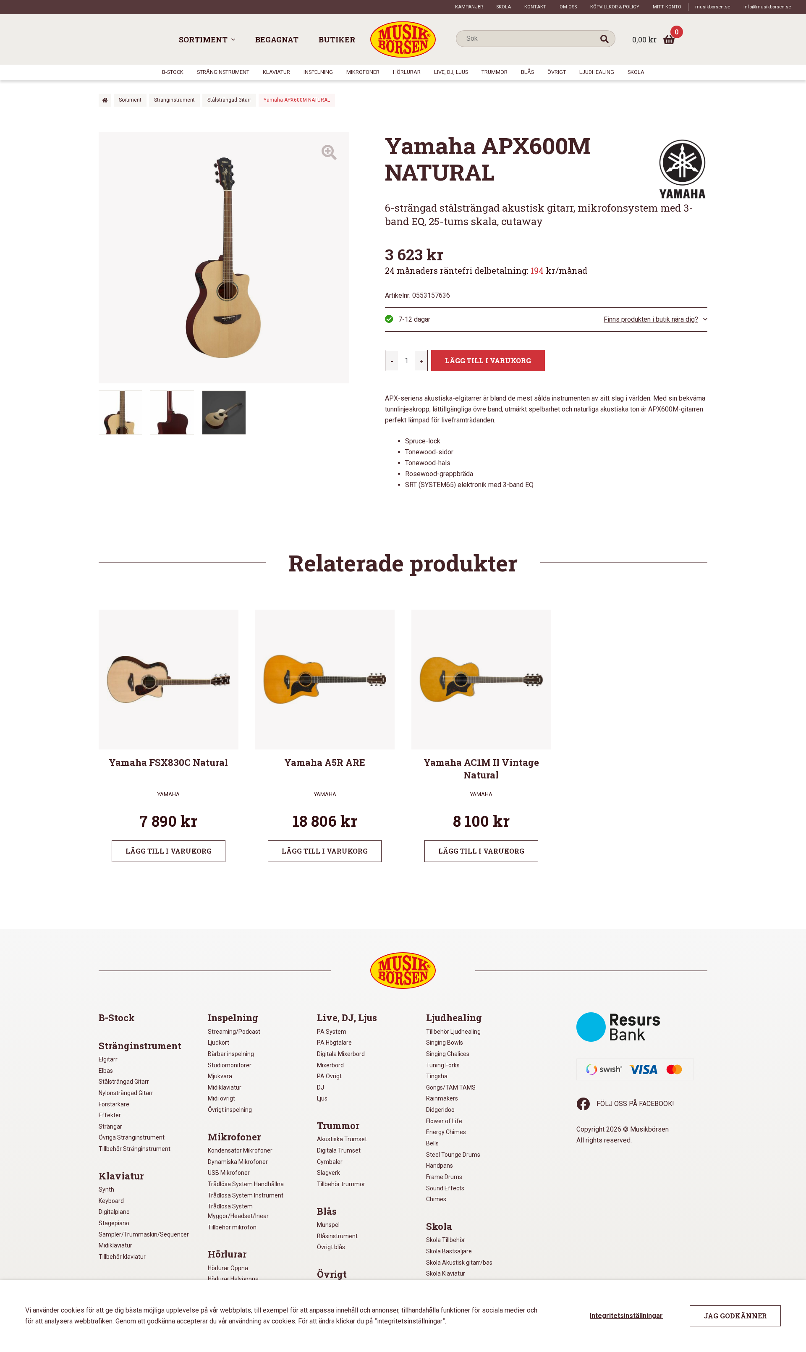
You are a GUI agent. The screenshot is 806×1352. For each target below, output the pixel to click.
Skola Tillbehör (445, 1240)
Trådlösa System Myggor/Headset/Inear (238, 1211)
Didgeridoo (440, 1109)
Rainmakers (442, 1098)
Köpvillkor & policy (614, 7)
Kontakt (535, 7)
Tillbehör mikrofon (232, 1227)
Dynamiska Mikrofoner (238, 1161)
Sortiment (203, 39)
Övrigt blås (331, 1247)
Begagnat (276, 39)
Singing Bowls (444, 1042)
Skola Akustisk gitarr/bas (459, 1262)
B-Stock (172, 72)
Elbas (106, 1070)
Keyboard (111, 1200)
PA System (331, 1031)
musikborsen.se (712, 7)
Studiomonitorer (229, 1065)
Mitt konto (667, 7)
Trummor (495, 72)
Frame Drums (444, 1177)
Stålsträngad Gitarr (229, 100)
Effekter (110, 1115)
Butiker (337, 39)
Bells (432, 1143)
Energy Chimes (446, 1132)
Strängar (110, 1126)
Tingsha (436, 1076)
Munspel (328, 1224)
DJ (320, 1087)
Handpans (439, 1165)
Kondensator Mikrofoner (240, 1150)
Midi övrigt (221, 1098)
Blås (527, 72)
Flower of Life (444, 1121)
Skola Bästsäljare (449, 1251)
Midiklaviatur (115, 1245)
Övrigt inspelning (230, 1109)
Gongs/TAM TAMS (451, 1087)
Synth (106, 1189)
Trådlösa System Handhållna (246, 1184)
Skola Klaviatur (445, 1273)
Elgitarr (108, 1059)
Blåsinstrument (337, 1236)
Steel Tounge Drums (453, 1154)
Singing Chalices (447, 1054)
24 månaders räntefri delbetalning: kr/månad (486, 270)
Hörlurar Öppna (228, 1268)
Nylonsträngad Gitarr (126, 1093)
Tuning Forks (443, 1065)
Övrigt (556, 72)
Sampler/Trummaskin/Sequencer (144, 1234)
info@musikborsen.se (767, 7)
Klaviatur (276, 72)
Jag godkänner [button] (735, 1315)
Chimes (436, 1199)
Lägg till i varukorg (488, 360)
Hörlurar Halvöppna (233, 1279)
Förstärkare (114, 1104)
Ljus (322, 1098)
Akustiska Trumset (342, 1139)
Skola (503, 7)
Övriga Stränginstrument (132, 1137)
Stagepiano (114, 1223)
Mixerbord (330, 1065)
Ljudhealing (596, 72)
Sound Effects (445, 1188)
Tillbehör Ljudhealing (453, 1031)
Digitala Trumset (339, 1150)
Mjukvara (220, 1076)
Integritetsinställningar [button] (626, 1316)
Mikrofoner (362, 72)
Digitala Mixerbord (341, 1054)
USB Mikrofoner (229, 1172)
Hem (105, 100)
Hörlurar (407, 72)
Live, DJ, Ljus (451, 72)
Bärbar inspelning (231, 1054)
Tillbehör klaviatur (122, 1256)
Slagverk (328, 1172)
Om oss (568, 7)
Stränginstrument (223, 72)
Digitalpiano (114, 1211)
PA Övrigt (329, 1076)
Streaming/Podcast (234, 1031)
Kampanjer (469, 7)
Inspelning (318, 72)
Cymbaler (330, 1161)
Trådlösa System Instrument (245, 1195)
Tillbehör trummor (341, 1184)
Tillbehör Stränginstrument (134, 1148)
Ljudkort (218, 1042)
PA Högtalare (334, 1042)
